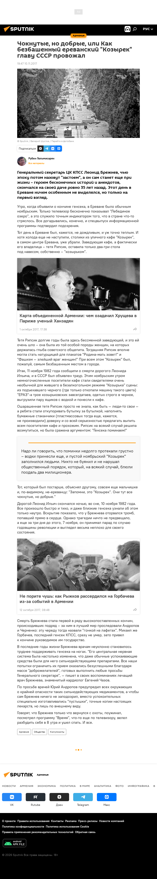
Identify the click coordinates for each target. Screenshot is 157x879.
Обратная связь (85, 832)
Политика (68, 786)
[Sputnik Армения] (20, 32)
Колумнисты (57, 731)
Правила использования (33, 821)
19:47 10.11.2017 (27, 63)
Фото (119, 786)
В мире (85, 786)
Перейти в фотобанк (62, 141)
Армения (24, 731)
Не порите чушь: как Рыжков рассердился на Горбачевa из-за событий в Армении (77, 598)
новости (9, 786)
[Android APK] (14, 843)
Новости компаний (111, 821)
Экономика (46, 786)
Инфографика (138, 786)
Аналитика (102, 786)
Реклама (70, 821)
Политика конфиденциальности (23, 826)
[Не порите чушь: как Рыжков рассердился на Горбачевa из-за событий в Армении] (78, 565)
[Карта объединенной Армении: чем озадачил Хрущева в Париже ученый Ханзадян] (78, 284)
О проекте (9, 821)
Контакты (57, 821)
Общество (39, 731)
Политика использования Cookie (67, 826)
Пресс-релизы (88, 821)
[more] (135, 329)
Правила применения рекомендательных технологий (37, 832)
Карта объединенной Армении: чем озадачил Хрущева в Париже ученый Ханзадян (78, 318)
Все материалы (36, 163)
